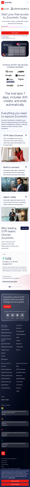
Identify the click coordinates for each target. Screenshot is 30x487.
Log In (2, 396)
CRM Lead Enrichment (6, 347)
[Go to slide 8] (21, 286)
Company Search (5, 388)
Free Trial (24, 228)
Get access (15, 33)
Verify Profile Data (5, 378)
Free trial (7, 306)
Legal (17, 391)
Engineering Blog (20, 378)
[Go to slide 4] (15, 286)
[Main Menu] (28, 2)
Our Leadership (20, 331)
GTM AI (3, 356)
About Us (18, 328)
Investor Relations (20, 334)
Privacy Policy (25, 35)
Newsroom (19, 343)
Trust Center (19, 381)
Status (2, 466)
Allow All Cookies (15, 481)
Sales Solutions (5, 329)
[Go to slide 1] (10, 286)
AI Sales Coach (5, 350)
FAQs (17, 337)
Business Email (4, 26)
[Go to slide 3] (13, 286)
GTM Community (20, 369)
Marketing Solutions (6, 332)
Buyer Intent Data (5, 343)
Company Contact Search (6, 339)
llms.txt (18, 350)
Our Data (3, 366)
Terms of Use (6, 36)
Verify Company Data (6, 375)
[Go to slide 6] (18, 286)
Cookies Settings (4, 464)
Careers (18, 340)
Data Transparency (6, 369)
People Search (4, 385)
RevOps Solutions (5, 335)
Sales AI (3, 353)
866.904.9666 (5, 399)
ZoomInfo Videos (20, 372)
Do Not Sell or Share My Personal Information (10, 468)
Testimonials (19, 346)
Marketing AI (4, 359)
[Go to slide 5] (16, 286)
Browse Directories (6, 381)
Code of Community (6, 372)
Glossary (18, 388)
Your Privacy (19, 385)
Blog (17, 366)
